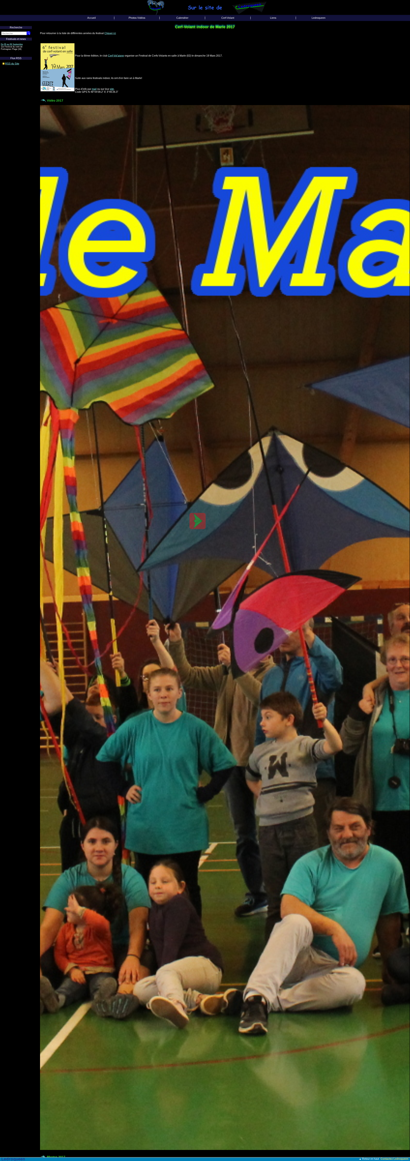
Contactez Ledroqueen (394, 1158)
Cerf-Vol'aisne (116, 55)
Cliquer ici (110, 33)
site (112, 89)
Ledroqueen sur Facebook (13, 44)
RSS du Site (12, 63)
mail (94, 89)
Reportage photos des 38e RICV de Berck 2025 (192, 1158)
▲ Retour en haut (369, 1158)
